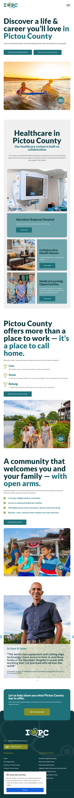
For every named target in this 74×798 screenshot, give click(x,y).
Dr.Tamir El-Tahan (16, 648)
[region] (25, 783)
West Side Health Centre (47, 762)
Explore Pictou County (15, 522)
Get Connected (37, 712)
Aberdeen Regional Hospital (47, 758)
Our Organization (9, 762)
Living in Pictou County (11, 768)
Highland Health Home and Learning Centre (52, 768)
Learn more (24, 230)
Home (5, 758)
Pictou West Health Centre (47, 771)
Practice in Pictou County (12, 765)
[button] (37, 680)
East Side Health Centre (46, 765)
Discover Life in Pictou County (47, 52)
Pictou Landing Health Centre (48, 775)
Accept (25, 790)
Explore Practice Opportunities (18, 52)
